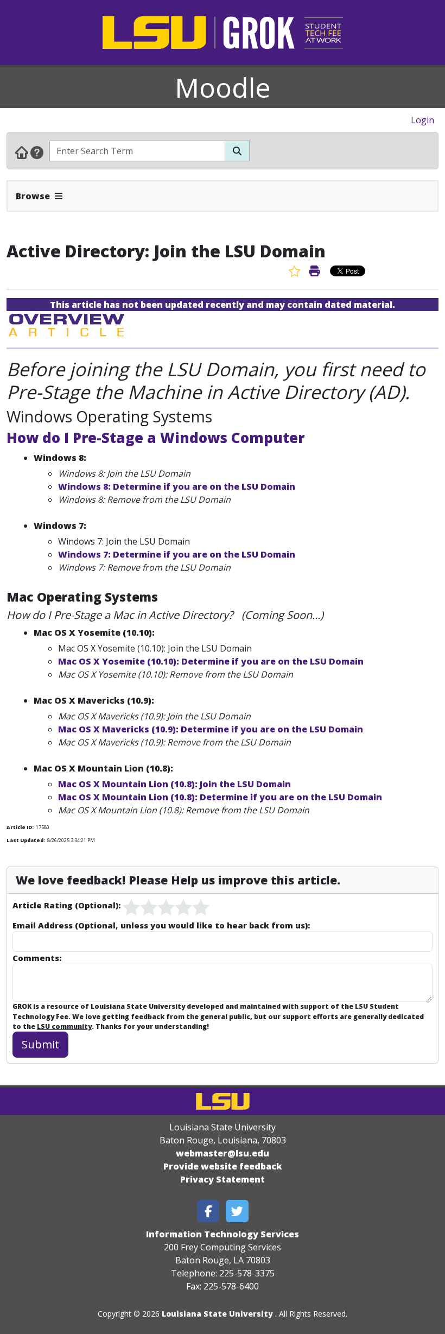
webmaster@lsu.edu (222, 1153)
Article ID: (20, 827)
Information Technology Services (222, 1234)
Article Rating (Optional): (66, 905)
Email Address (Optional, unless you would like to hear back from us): (161, 925)
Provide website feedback (222, 1166)
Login (422, 120)
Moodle (223, 87)
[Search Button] (237, 151)
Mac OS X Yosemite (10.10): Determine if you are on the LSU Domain (211, 661)
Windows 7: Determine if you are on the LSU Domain (176, 554)
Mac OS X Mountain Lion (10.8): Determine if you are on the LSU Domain (220, 797)
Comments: (36, 957)
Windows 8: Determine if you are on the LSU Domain (176, 486)
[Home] (21, 152)
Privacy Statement (222, 1179)
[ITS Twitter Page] (237, 1211)
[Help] (36, 152)
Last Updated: (26, 840)
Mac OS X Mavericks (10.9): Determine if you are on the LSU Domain (210, 729)
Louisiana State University (217, 1313)
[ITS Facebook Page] (208, 1211)
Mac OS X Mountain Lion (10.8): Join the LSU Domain (174, 784)
